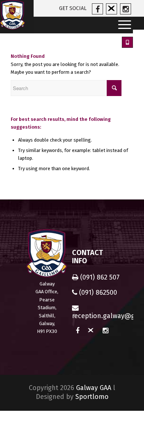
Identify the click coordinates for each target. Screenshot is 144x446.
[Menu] (122, 25)
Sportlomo (92, 397)
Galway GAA (93, 388)
